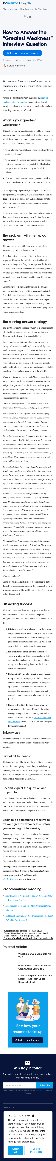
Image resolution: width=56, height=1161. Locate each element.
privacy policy (41, 1090)
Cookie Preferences (36, 1150)
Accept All (15, 1150)
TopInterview (12, 879)
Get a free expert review (27, 1040)
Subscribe (45, 1085)
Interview (14, 9)
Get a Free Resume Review (22, 53)
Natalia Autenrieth (16, 65)
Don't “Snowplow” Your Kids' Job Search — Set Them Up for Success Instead (35, 979)
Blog (5, 9)
